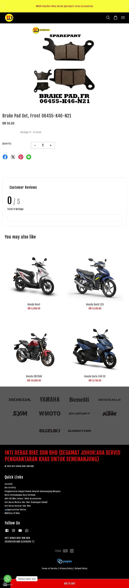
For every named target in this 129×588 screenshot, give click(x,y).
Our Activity (10, 487)
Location (9, 484)
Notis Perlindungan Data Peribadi (20, 495)
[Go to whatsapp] (7, 579)
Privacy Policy (66, 568)
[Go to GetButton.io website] (8, 585)
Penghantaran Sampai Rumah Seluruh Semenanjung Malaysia (33, 491)
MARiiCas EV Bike (12, 513)
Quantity (6, 143)
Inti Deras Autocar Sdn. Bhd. (18, 506)
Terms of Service (50, 568)
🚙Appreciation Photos (15, 509)
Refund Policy (81, 568)
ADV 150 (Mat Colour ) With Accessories (23, 498)
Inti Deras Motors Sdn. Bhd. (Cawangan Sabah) (26, 502)
